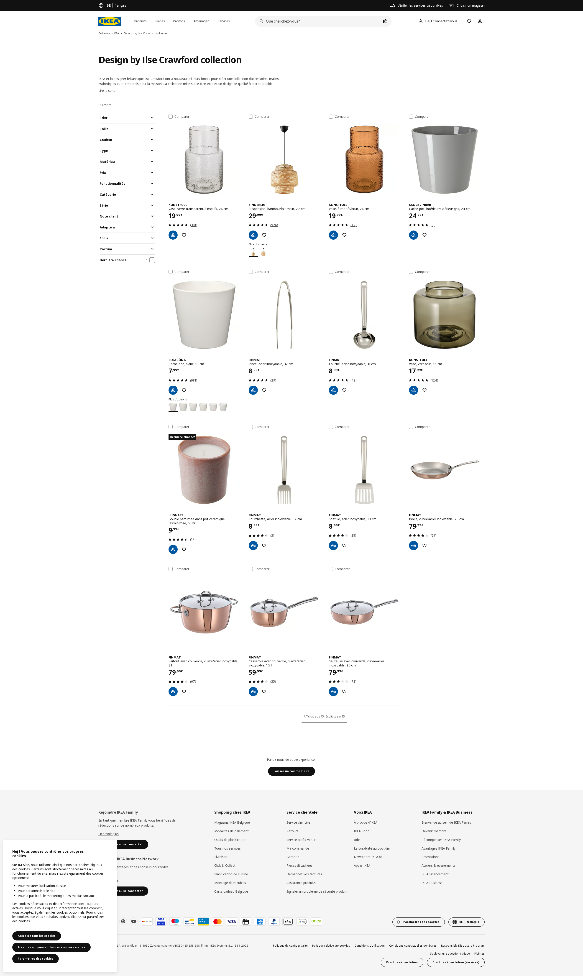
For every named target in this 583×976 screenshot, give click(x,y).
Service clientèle (298, 822)
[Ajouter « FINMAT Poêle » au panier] (413, 545)
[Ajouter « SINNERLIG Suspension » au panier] (253, 235)
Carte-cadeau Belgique (231, 891)
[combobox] (318, 21)
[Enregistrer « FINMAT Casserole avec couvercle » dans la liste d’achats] (264, 691)
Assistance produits (301, 883)
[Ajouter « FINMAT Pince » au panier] (253, 390)
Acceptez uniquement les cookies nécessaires (51, 947)
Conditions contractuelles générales (413, 946)
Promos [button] (179, 21)
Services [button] (224, 21)
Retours (292, 831)
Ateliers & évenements (438, 865)
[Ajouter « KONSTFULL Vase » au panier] (173, 235)
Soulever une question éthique (450, 954)
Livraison (221, 857)
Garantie (292, 857)
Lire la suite (106, 90)
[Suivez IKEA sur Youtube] (134, 921)
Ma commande (297, 848)
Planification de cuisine (231, 874)
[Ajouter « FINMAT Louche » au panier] (333, 390)
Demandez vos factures (304, 874)
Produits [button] (140, 21)
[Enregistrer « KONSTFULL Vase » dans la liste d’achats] (184, 235)
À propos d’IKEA (365, 822)
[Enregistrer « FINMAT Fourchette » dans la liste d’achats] (264, 545)
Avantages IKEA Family (438, 848)
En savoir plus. (108, 834)
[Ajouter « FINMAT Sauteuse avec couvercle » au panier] (333, 691)
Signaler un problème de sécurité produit (316, 891)
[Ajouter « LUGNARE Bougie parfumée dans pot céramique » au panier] (173, 549)
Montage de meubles (230, 883)
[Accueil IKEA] (109, 21)
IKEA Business (432, 883)
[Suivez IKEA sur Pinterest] (123, 921)
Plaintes (479, 954)
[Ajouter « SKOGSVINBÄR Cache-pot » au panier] (413, 235)
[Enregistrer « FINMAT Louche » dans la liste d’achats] (344, 390)
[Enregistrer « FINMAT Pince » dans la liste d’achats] (264, 390)
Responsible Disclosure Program (463, 946)
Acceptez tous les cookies (37, 936)
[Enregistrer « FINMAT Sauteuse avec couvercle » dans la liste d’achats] (344, 691)
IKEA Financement (435, 874)
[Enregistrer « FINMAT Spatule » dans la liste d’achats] (344, 545)
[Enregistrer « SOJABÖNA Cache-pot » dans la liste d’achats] (184, 390)
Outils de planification (230, 840)
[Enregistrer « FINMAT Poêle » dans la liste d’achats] (424, 545)
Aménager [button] (201, 21)
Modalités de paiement (231, 831)
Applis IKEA (362, 865)
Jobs (357, 840)
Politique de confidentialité (290, 946)
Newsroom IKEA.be (368, 857)
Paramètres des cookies (35, 959)
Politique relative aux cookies (331, 946)
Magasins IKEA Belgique (232, 822)
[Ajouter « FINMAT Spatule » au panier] (333, 545)
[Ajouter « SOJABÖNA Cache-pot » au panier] (173, 390)
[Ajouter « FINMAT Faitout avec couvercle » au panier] (173, 691)
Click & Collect (224, 865)
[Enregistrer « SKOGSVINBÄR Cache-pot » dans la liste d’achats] (424, 235)
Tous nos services (227, 848)
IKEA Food (361, 831)
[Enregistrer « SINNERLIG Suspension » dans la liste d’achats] (264, 235)
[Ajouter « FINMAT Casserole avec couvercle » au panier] (253, 691)
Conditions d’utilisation (370, 946)
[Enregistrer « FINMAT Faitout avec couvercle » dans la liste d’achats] (184, 691)
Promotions (430, 857)
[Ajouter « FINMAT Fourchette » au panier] (253, 545)
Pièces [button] (160, 21)
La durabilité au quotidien (372, 848)
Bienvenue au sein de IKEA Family (446, 822)
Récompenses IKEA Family (441, 840)
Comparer (181, 117)
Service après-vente (301, 840)
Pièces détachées (299, 865)
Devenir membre (434, 831)
